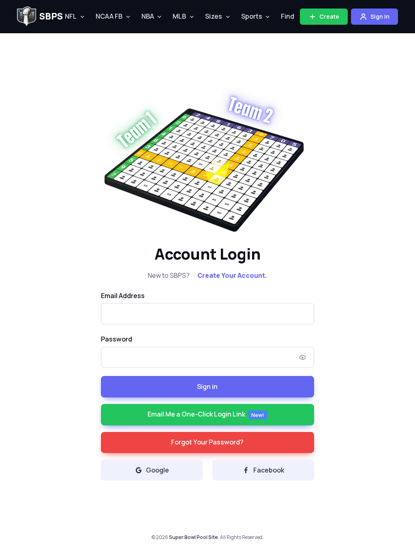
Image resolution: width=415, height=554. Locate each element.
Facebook (268, 470)
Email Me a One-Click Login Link (206, 414)
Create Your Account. (232, 275)
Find (287, 16)
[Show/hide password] (302, 357)
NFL (71, 16)
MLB (179, 16)
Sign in (207, 386)
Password (116, 339)
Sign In (379, 16)
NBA (147, 16)
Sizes (213, 16)
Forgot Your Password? (207, 442)
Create (328, 16)
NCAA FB (109, 16)
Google (157, 470)
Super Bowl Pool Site (193, 537)
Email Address (123, 295)
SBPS (46, 16)
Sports (251, 16)
